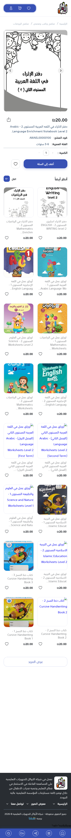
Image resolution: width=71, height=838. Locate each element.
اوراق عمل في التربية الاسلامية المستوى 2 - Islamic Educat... (53, 578)
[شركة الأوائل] (62, 833)
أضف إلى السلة (45, 163)
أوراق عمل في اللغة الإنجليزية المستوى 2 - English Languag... (54, 401)
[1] (15, 163)
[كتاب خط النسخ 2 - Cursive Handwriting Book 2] (52, 611)
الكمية (63, 152)
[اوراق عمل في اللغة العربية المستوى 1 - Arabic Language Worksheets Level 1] (52, 262)
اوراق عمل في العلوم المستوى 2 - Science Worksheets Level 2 (20, 341)
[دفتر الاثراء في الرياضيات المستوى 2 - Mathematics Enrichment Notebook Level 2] (19, 202)
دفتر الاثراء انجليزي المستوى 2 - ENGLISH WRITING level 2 (53, 225)
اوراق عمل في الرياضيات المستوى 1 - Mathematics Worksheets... (53, 343)
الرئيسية (63, 23)
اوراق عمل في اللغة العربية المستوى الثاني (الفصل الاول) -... (21, 466)
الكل (14, 178)
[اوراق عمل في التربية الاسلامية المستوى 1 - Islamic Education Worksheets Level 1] (52, 500)
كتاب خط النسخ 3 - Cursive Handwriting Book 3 (20, 578)
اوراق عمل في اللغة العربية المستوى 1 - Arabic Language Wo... (52, 285)
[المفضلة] (29, 8)
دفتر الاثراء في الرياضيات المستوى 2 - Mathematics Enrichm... (19, 227)
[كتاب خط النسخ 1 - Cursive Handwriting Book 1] (19, 612)
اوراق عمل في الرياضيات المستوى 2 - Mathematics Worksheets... (19, 403)
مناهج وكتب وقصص (44, 23)
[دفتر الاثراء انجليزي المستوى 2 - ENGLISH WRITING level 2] (52, 202)
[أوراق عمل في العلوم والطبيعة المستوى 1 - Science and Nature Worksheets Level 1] (19, 499)
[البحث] (8, 833)
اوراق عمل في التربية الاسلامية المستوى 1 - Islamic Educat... (54, 522)
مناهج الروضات (21, 23)
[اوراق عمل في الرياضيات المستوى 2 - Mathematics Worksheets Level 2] (19, 378)
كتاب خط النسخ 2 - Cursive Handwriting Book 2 (53, 634)
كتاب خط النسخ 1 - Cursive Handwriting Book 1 (20, 635)
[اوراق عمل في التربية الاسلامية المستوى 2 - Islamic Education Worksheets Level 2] (52, 555)
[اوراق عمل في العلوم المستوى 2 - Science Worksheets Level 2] (19, 318)
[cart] (20, 8)
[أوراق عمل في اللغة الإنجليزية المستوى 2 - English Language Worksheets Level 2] (52, 378)
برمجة (39, 818)
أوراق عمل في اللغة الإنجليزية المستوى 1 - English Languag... (21, 285)
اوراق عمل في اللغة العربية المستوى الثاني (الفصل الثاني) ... (54, 466)
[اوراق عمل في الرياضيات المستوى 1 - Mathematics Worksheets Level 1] (52, 318)
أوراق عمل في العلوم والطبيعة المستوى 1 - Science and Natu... (21, 521)
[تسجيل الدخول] (11, 8)
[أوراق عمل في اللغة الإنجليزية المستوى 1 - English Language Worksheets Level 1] (19, 262)
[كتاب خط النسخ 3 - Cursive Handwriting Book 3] (19, 556)
